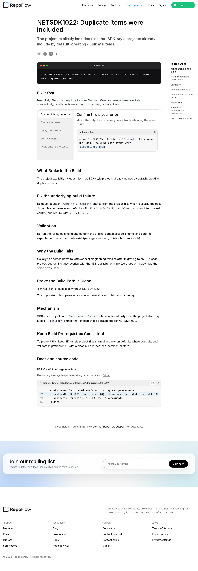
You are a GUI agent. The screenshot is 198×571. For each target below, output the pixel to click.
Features (87, 5)
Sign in (162, 5)
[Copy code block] (155, 132)
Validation (176, 84)
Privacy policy (160, 534)
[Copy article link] (57, 54)
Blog (55, 528)
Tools (114, 5)
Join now (178, 463)
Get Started (180, 5)
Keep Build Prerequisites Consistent (177, 110)
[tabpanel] (117, 135)
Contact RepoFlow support (109, 426)
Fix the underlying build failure (180, 78)
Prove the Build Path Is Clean (182, 96)
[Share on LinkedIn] (51, 54)
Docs (151, 5)
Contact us (108, 528)
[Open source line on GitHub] (152, 383)
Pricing (102, 5)
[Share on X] (39, 54)
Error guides (60, 534)
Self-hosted (10, 545)
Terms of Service (162, 528)
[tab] (55, 114)
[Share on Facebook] (45, 54)
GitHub (106, 375)
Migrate (7, 539)
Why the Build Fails (180, 89)
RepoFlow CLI (61, 545)
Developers (132, 5)
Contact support (112, 534)
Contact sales (110, 539)
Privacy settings (161, 539)
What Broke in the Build (181, 70)
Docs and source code (182, 118)
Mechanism (177, 102)
